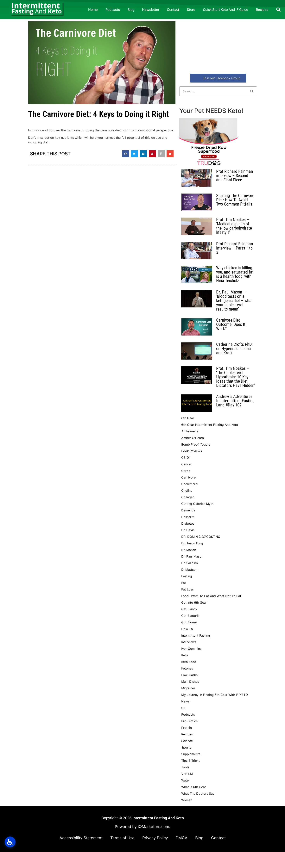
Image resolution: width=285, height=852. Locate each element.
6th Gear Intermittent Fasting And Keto (209, 425)
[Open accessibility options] (10, 842)
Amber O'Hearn (192, 438)
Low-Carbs (189, 675)
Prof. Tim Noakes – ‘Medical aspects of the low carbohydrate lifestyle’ (234, 226)
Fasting (186, 576)
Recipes (262, 10)
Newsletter (150, 10)
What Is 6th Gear (193, 787)
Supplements (190, 754)
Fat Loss (187, 589)
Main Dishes (190, 681)
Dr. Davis (187, 530)
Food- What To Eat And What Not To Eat (211, 596)
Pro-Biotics (189, 721)
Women (186, 800)
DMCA (181, 838)
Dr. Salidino (189, 563)
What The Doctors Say (197, 793)
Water (185, 780)
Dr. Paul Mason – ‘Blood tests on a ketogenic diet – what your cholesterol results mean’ (234, 301)
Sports (186, 747)
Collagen (187, 497)
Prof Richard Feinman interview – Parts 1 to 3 (234, 248)
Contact (173, 10)
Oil (183, 708)
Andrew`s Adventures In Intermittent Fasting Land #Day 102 (235, 400)
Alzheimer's (189, 431)
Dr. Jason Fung (192, 543)
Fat (183, 583)
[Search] (252, 91)
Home (93, 10)
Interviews (188, 642)
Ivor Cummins (191, 649)
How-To (187, 629)
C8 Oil (185, 458)
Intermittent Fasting (195, 635)
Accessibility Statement (81, 838)
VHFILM (187, 774)
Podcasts (112, 10)
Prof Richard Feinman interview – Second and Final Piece (234, 175)
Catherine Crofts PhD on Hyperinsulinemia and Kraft (234, 348)
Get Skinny (189, 609)
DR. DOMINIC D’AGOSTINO (200, 537)
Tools (185, 767)
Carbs (185, 471)
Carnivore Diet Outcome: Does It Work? (230, 324)
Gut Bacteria (190, 616)
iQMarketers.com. (154, 826)
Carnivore (188, 477)
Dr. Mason (188, 550)
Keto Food (188, 662)
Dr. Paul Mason (192, 556)
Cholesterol (189, 484)
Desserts (187, 517)
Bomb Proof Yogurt (195, 444)
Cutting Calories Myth (197, 504)
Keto (184, 655)
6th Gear (187, 418)
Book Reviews (191, 451)
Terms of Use (122, 838)
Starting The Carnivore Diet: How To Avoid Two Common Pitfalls (235, 200)
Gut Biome (189, 622)
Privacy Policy (155, 838)
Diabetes (187, 523)
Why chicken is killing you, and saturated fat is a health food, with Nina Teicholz (235, 274)
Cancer (186, 464)
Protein (186, 728)
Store (191, 10)
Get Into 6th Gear (194, 602)
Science (187, 741)
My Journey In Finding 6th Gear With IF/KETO (214, 695)
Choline (186, 490)
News (185, 701)
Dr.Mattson (189, 569)
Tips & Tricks (190, 760)
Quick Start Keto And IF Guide (225, 10)
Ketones (187, 668)
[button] (278, 10)
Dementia (188, 510)
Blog (131, 10)
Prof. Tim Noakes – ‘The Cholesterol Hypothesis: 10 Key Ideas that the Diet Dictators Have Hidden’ (235, 377)
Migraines (188, 688)
